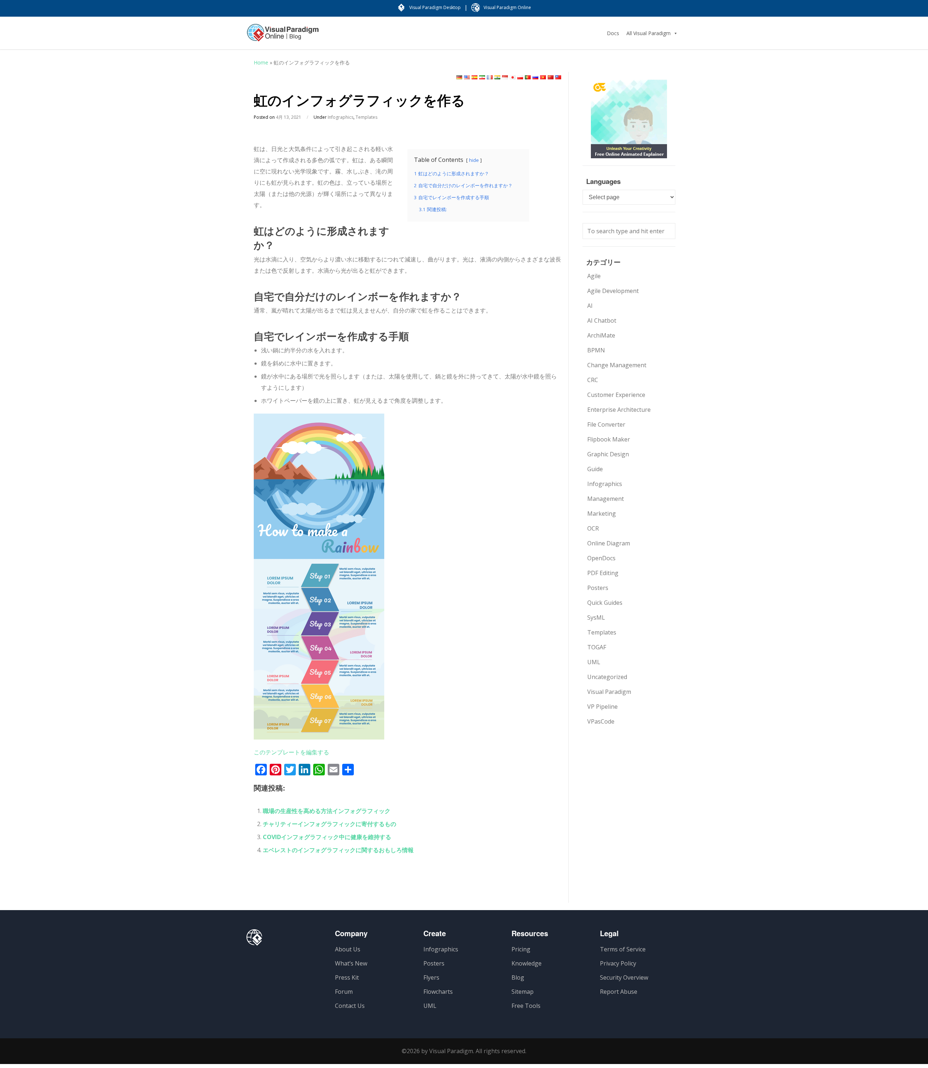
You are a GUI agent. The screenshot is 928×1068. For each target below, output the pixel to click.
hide (474, 160)
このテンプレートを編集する (291, 752)
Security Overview (624, 977)
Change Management (616, 365)
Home (261, 62)
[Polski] (520, 77)
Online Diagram (608, 543)
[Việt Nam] (543, 77)
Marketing (601, 514)
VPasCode (600, 721)
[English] (467, 77)
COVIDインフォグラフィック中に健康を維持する (327, 837)
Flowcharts (438, 992)
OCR (593, 528)
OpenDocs (601, 558)
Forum (344, 992)
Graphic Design (608, 454)
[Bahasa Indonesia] (505, 77)
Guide (595, 469)
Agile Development (613, 291)
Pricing (520, 949)
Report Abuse (618, 992)
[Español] (474, 77)
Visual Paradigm (609, 692)
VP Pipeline (602, 707)
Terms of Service (623, 949)
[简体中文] (551, 77)
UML (593, 662)
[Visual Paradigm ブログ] (282, 36)
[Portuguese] (528, 77)
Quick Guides (604, 603)
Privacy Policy (618, 963)
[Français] (490, 77)
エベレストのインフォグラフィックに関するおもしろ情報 (338, 850)
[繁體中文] (558, 77)
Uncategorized (607, 677)
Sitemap (522, 992)
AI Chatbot (601, 320)
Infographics (340, 117)
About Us (347, 949)
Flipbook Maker (608, 439)
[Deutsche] (459, 77)
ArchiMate (601, 335)
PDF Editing (602, 573)
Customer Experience (616, 395)
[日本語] (512, 77)
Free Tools (525, 1006)
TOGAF (596, 647)
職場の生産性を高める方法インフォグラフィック (326, 811)
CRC (592, 380)
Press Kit (347, 977)
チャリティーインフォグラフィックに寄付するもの (329, 824)
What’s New (351, 963)
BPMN (596, 350)
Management (605, 499)
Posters (597, 588)
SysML (596, 617)
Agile (594, 276)
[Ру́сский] (535, 77)
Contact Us (350, 1006)
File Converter (606, 424)
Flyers (431, 977)
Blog (517, 977)
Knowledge (526, 963)
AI (590, 306)
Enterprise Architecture (619, 410)
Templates (366, 117)
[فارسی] (482, 77)
